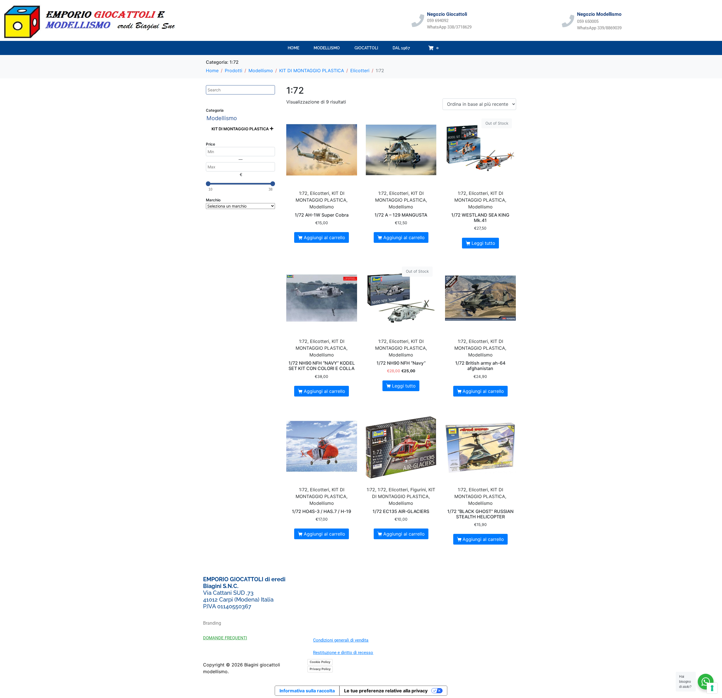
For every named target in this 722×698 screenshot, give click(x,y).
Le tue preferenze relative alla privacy (386, 690)
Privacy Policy (320, 669)
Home (293, 48)
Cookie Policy (320, 662)
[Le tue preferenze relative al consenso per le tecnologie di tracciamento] (712, 688)
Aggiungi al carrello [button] (324, 237)
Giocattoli (366, 48)
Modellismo (327, 48)
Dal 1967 (401, 48)
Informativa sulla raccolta (307, 690)
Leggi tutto (483, 243)
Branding (212, 623)
